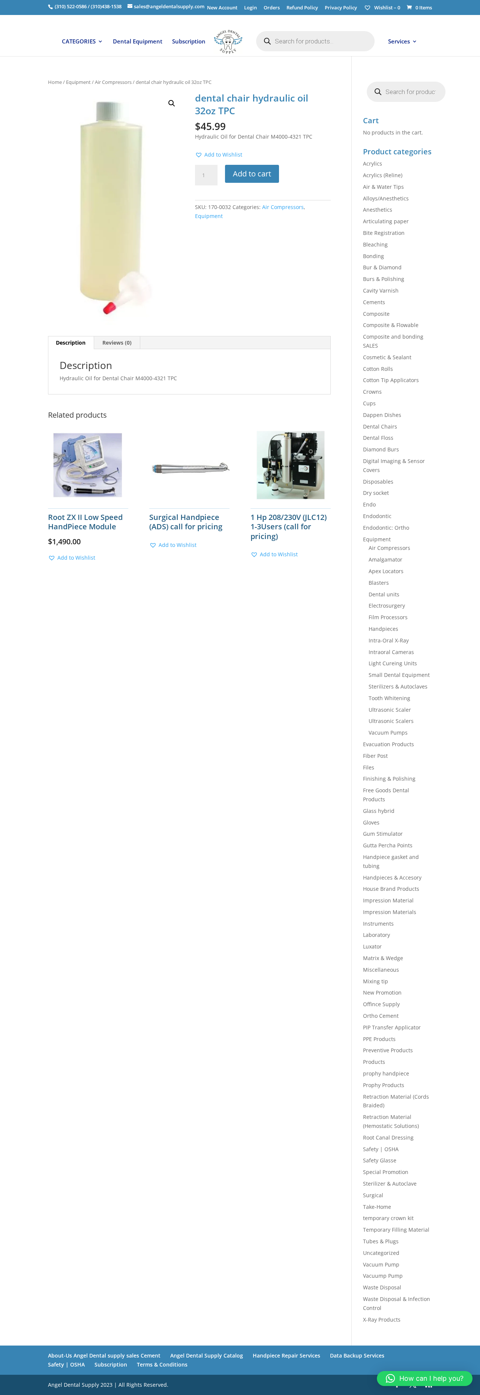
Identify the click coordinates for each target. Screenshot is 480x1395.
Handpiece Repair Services (286, 1355)
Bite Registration (384, 232)
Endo (369, 504)
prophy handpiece (386, 1073)
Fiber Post (375, 755)
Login (250, 8)
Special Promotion (385, 1171)
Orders (272, 8)
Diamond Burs (381, 449)
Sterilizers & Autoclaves (398, 686)
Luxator (372, 946)
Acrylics (372, 163)
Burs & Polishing (383, 278)
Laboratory (376, 934)
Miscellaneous (381, 969)
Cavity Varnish (381, 290)
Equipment (78, 82)
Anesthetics (377, 209)
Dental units (384, 594)
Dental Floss (378, 437)
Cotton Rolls (378, 368)
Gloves (371, 822)
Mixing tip (375, 981)
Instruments (378, 923)
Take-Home (377, 1206)
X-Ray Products (381, 1319)
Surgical (373, 1195)
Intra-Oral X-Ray (389, 640)
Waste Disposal (382, 1287)
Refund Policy (302, 8)
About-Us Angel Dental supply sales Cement (104, 1355)
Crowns (372, 391)
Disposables (378, 481)
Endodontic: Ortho (386, 527)
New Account (222, 8)
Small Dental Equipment (399, 674)
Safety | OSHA (381, 1149)
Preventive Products (388, 1050)
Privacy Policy (341, 8)
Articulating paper (386, 221)
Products (374, 1061)
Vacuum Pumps (388, 732)
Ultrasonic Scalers (391, 720)
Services (399, 42)
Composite (376, 313)
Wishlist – (386, 7)
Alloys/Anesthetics (386, 198)
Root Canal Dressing (388, 1137)
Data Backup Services (357, 1355)
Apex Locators (386, 571)
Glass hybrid (378, 810)
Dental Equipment (137, 42)
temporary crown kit (388, 1218)
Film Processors (388, 617)
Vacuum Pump (381, 1264)
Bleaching (375, 244)
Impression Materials (389, 912)
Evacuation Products (388, 744)
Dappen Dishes (382, 414)
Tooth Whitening (389, 698)
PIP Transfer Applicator (392, 1027)
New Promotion (382, 992)
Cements (374, 302)
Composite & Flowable (390, 325)
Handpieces (383, 628)
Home (55, 82)
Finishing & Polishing (389, 778)
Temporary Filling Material (396, 1229)
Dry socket (376, 492)
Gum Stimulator (383, 833)
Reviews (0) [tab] (117, 342)
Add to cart (252, 174)
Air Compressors (113, 82)
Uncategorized (381, 1252)
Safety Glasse (379, 1160)
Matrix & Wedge (383, 958)
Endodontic (377, 516)
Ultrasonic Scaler (390, 709)
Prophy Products (383, 1085)
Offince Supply (381, 1004)
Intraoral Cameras (391, 652)
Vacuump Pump (383, 1275)
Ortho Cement (381, 1015)
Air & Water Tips (383, 186)
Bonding (373, 256)
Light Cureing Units (393, 663)
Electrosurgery (387, 605)
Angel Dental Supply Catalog (206, 1355)
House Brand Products (391, 888)
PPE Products (379, 1039)
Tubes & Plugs (381, 1241)
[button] (171, 103)
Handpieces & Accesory (392, 877)
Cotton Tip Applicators (391, 380)
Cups (369, 403)
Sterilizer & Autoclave (390, 1183)
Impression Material (388, 900)
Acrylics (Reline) (382, 175)
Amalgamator (385, 559)
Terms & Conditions (162, 1364)
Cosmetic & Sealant (387, 357)
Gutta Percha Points (387, 845)
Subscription (189, 42)
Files (368, 767)
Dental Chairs (380, 426)
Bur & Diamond (382, 267)
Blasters (379, 582)
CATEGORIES (79, 42)
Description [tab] (71, 342)
